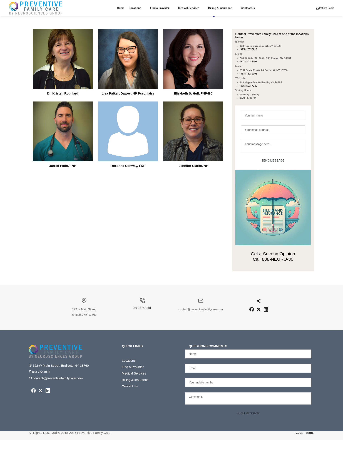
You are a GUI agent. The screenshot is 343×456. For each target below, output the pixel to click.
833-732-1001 (142, 308)
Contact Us (130, 386)
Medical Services (134, 373)
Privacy (299, 433)
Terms (310, 433)
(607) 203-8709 (248, 61)
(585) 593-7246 (248, 85)
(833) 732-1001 (248, 73)
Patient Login (326, 7)
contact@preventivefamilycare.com (57, 378)
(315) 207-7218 (248, 49)
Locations (129, 360)
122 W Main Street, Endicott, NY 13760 (60, 365)
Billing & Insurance (135, 380)
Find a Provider (133, 367)
